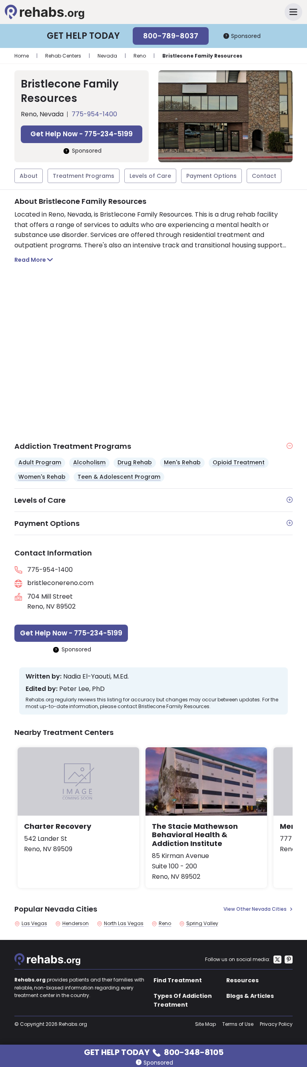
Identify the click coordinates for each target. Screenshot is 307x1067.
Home (21, 55)
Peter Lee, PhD (82, 689)
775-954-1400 (94, 114)
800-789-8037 (170, 36)
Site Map (205, 1024)
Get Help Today (153, 1052)
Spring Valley (202, 923)
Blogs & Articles (250, 996)
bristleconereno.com (60, 582)
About (29, 176)
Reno (140, 55)
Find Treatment (178, 980)
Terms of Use (237, 1024)
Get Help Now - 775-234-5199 (81, 134)
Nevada (107, 55)
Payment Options (211, 176)
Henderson (75, 923)
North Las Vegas (124, 923)
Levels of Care (150, 176)
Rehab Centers (63, 55)
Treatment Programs (83, 176)
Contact (264, 176)
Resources (242, 980)
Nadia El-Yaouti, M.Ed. (96, 676)
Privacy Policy (276, 1024)
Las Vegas (34, 923)
